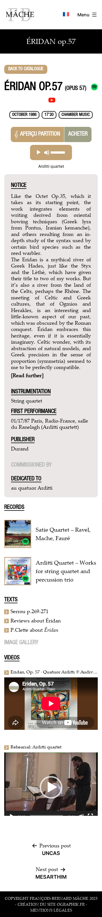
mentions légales (51, 910)
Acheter (78, 134)
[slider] (58, 152)
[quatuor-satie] (25, 541)
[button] (51, 787)
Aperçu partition (40, 134)
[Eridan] (25, 578)
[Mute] (47, 152)
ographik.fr (71, 904)
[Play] (38, 152)
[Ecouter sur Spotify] (94, 87)
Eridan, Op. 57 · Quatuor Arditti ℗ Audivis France (53, 671)
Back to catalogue (25, 69)
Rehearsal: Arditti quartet (35, 746)
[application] (51, 152)
